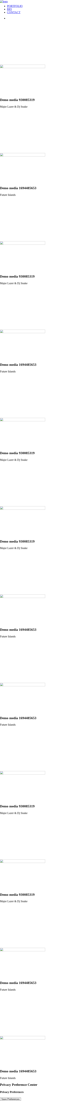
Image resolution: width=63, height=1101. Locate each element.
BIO (9, 9)
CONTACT (13, 12)
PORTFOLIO (15, 6)
